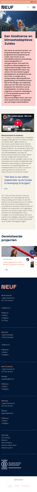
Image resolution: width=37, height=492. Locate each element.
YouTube (4, 320)
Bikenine (4, 440)
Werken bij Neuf (7, 448)
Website (4, 376)
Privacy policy (25, 486)
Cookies (10, 486)
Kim (5, 50)
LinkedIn (4, 315)
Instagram (5, 318)
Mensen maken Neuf (8, 445)
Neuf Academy (6, 443)
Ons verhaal (5, 438)
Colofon (16, 486)
